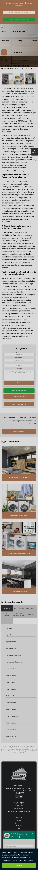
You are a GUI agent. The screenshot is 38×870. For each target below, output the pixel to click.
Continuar (19, 865)
